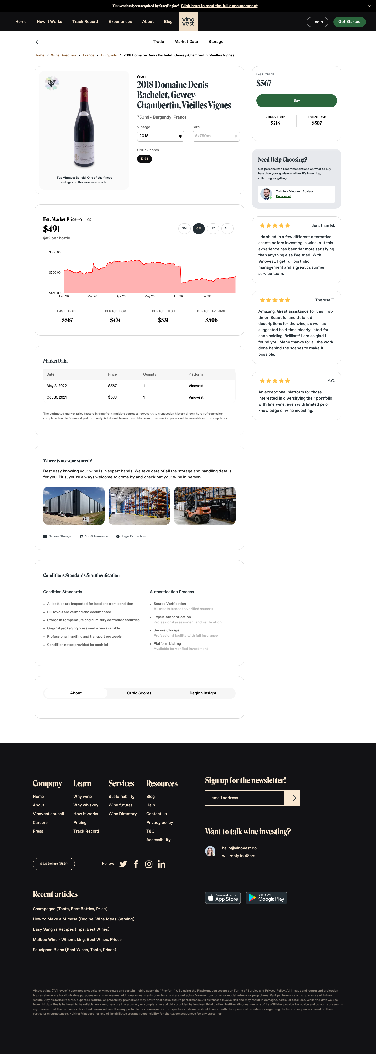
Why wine (82, 797)
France (88, 55)
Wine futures (121, 805)
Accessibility (158, 840)
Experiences (120, 22)
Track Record (85, 22)
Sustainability (122, 797)
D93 (144, 158)
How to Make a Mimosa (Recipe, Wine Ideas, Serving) (83, 919)
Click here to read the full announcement (219, 6)
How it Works (49, 22)
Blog (168, 22)
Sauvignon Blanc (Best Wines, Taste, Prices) (74, 950)
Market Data (186, 42)
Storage (215, 42)
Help (150, 805)
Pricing (79, 823)
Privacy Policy (275, 990)
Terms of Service (246, 990)
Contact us (156, 814)
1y (213, 228)
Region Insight (203, 693)
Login (317, 22)
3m (184, 228)
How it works (85, 814)
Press (38, 831)
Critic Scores (139, 693)
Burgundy (109, 55)
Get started (349, 22)
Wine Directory (63, 55)
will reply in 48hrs (238, 856)
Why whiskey (85, 805)
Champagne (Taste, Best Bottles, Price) (70, 909)
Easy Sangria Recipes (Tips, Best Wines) (71, 930)
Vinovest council (48, 814)
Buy (297, 100)
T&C (150, 831)
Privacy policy (159, 823)
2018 (143, 136)
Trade (158, 42)
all (227, 228)
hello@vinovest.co (239, 848)
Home (21, 22)
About (148, 22)
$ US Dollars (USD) (54, 863)
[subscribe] (292, 798)
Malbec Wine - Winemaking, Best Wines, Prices (77, 940)
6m (198, 228)
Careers (40, 823)
